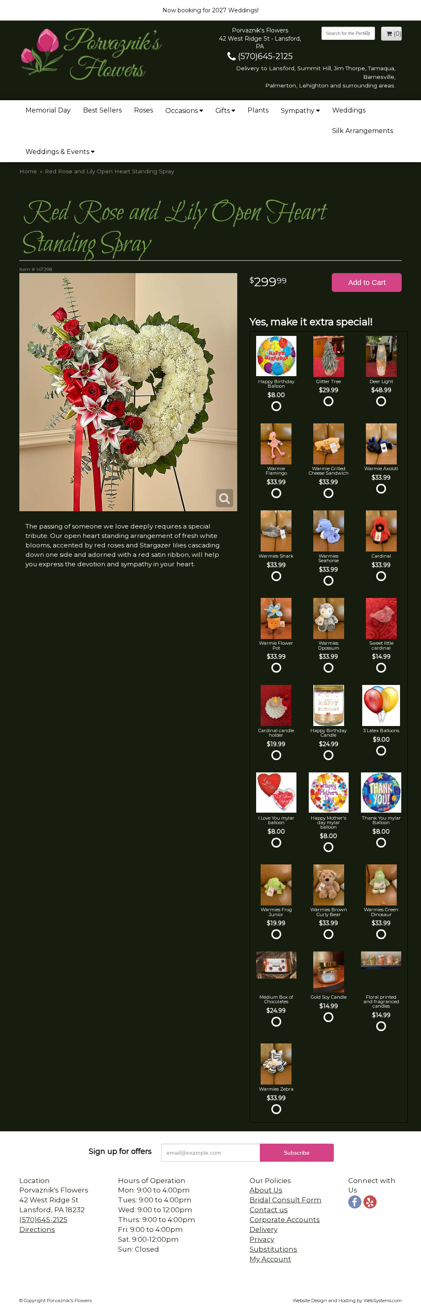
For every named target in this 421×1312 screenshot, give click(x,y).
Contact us (269, 1210)
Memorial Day (48, 110)
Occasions (181, 111)
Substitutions (273, 1249)
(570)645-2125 (264, 56)
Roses (143, 110)
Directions (37, 1229)
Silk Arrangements (362, 131)
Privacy (262, 1239)
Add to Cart (367, 282)
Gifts (222, 111)
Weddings (348, 110)
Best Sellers (102, 110)
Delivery (264, 1229)
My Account (270, 1259)
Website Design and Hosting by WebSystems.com (347, 1300)
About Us (266, 1190)
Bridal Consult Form (286, 1200)
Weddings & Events (57, 152)
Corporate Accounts (285, 1219)
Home (28, 171)
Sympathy (298, 111)
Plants (258, 110)
